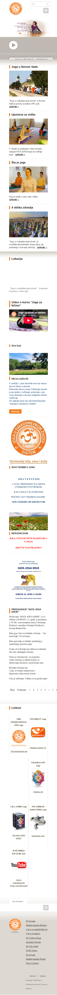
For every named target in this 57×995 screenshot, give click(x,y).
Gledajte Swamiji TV (38, 748)
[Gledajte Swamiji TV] (38, 743)
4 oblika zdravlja (22, 207)
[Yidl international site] (19, 746)
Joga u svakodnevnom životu (15, 10)
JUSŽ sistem (31, 950)
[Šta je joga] (28, 191)
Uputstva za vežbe (23, 114)
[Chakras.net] (38, 787)
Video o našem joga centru (14, 45)
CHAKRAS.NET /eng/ (38, 764)
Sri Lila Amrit (32, 946)
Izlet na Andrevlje (19, 378)
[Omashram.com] (38, 831)
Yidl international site (19, 751)
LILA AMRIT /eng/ (19, 806)
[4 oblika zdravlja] (28, 236)
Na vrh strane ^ (18, 901)
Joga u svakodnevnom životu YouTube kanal (18, 883)
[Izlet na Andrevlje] (28, 373)
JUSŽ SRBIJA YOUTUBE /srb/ (18, 852)
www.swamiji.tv (33, 933)
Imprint (43, 976)
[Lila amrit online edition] (19, 830)
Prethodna (21, 689)
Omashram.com (38, 836)
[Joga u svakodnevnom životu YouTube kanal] (19, 875)
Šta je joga (18, 162)
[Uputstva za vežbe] (28, 143)
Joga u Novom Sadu (24, 66)
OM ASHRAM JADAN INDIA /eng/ (38, 808)
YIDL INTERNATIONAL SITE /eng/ (19, 722)
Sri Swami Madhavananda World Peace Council (35, 959)
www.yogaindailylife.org (37, 929)
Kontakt (33, 976)
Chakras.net (38, 792)
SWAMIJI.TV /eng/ (38, 719)
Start (13, 689)
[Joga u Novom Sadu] (28, 95)
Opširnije (15, 411)
